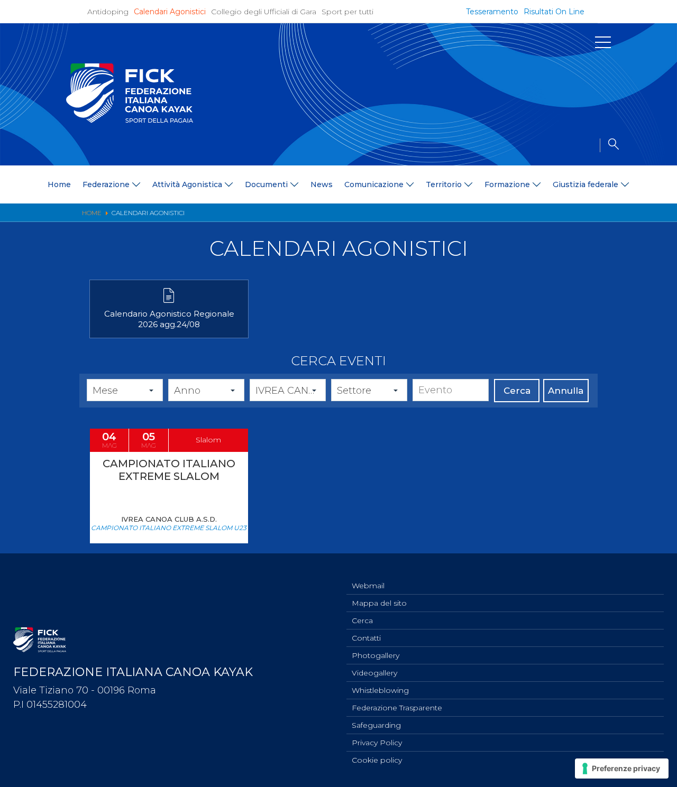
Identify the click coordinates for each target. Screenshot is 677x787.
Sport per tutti (347, 11)
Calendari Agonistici (170, 11)
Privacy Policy (377, 742)
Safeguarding (376, 725)
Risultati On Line (554, 11)
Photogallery (375, 655)
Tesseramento (492, 11)
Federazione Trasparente (397, 707)
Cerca (517, 390)
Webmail (368, 585)
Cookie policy (377, 760)
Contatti (366, 638)
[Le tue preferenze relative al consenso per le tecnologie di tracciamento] (622, 768)
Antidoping (108, 11)
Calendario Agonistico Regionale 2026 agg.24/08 (169, 319)
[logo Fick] (129, 120)
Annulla (565, 390)
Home (59, 184)
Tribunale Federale (65, 411)
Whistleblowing (380, 690)
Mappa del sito (379, 603)
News (321, 184)
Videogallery (374, 673)
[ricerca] (609, 145)
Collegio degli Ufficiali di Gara (263, 11)
